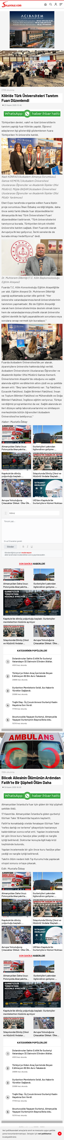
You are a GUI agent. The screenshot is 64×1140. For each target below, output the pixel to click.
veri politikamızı (44, 1133)
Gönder (10, 546)
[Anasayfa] (45, 4)
